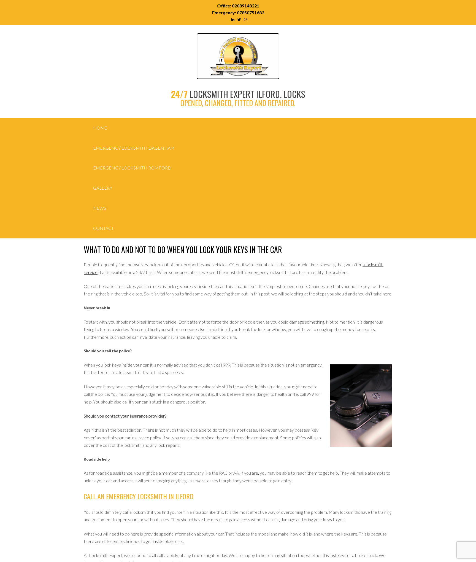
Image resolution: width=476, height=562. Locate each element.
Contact (103, 228)
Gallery (102, 187)
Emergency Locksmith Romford (132, 167)
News (99, 208)
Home (100, 127)
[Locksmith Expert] (238, 76)
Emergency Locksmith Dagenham (134, 147)
